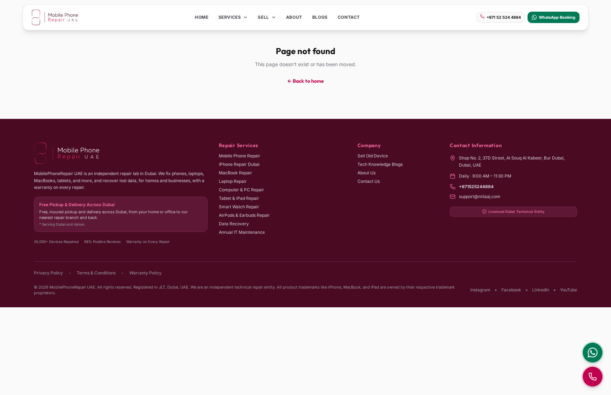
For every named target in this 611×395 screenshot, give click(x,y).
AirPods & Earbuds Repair (244, 215)
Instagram (480, 289)
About (294, 17)
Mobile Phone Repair (239, 155)
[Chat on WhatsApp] (593, 352)
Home (201, 17)
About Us (366, 172)
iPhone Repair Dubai (239, 164)
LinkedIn (540, 289)
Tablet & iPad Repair (239, 198)
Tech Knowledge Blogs (380, 164)
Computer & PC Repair (241, 189)
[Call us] (593, 377)
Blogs (320, 17)
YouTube (568, 289)
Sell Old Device (372, 155)
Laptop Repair (233, 181)
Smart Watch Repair (239, 206)
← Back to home (305, 81)
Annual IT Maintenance (242, 232)
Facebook (511, 289)
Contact (349, 17)
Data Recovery (234, 223)
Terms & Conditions (96, 272)
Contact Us (368, 181)
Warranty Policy (145, 272)
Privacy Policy (48, 272)
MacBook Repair (235, 172)
